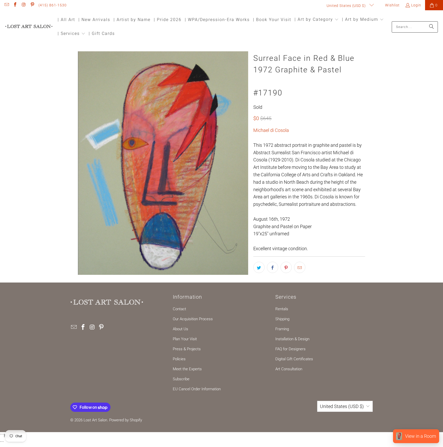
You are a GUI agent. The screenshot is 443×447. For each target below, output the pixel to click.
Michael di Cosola (271, 130)
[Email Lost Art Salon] (6, 5)
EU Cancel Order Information (197, 389)
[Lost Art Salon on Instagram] (23, 5)
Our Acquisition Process (193, 319)
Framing (282, 329)
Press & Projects (187, 349)
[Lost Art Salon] (29, 26)
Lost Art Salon (95, 420)
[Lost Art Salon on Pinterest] (32, 5)
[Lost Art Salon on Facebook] (15, 5)
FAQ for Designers (290, 349)
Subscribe (181, 379)
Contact (179, 309)
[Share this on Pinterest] (286, 267)
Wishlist (392, 5)
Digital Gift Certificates (294, 359)
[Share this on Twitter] (259, 267)
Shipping (282, 319)
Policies (179, 359)
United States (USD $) (347, 6)
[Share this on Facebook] (272, 267)
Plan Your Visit (185, 339)
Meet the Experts (187, 369)
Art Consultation (288, 369)
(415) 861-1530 (52, 5)
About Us (180, 329)
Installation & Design (292, 339)
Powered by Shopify (125, 420)
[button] (317, 20)
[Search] (431, 27)
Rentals (281, 309)
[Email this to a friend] (299, 267)
